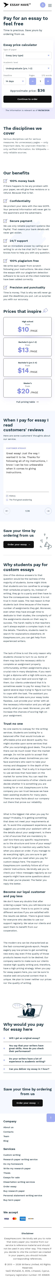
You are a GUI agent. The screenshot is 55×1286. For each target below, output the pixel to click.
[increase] (48, 81)
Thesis (6, 1173)
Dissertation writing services (19, 1182)
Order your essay (17, 544)
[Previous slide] (6, 511)
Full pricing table (25, 402)
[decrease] (32, 81)
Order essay (9, 1186)
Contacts (8, 1131)
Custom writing (11, 1155)
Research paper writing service (20, 1159)
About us (8, 1127)
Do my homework (13, 1164)
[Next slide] (48, 511)
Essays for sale (11, 1177)
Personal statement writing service (22, 1195)
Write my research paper (17, 1168)
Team (6, 1136)
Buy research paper (14, 1191)
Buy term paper (12, 1200)
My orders (42, 5)
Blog (5, 1140)
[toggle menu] (50, 5)
